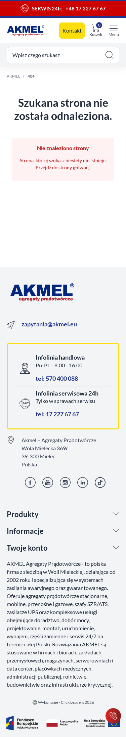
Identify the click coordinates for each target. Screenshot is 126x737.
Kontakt (72, 30)
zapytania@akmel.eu (49, 324)
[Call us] (113, 716)
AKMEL (13, 76)
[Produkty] (116, 514)
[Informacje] (116, 531)
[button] (63, 55)
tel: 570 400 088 (57, 378)
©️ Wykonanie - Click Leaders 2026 (63, 702)
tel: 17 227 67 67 (57, 414)
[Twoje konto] (116, 548)
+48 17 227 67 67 (86, 8)
